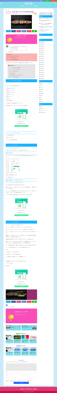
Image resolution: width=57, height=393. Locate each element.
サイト (7, 377)
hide (14, 65)
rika (34, 13)
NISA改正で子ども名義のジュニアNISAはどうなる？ (46, 31)
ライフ (42, 87)
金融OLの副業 (29, 3)
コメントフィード (43, 110)
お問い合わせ (54, 0)
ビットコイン (8, 306)
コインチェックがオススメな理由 (14, 69)
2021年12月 (42, 64)
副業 (41, 95)
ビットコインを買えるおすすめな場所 (14, 67)
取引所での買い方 (12, 73)
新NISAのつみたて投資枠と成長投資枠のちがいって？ (46, 27)
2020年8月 (42, 78)
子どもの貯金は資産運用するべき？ (46, 18)
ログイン (42, 106)
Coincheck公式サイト (21, 121)
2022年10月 (42, 62)
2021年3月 (42, 68)
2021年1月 (42, 70)
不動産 (42, 89)
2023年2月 (42, 56)
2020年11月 (42, 74)
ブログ (42, 85)
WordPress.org (43, 112)
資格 (41, 101)
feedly (21, 295)
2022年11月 (42, 60)
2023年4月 (42, 52)
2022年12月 (42, 58)
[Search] (51, 14)
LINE (47, 0)
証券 (41, 99)
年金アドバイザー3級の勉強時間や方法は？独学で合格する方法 (46, 24)
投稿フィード (43, 108)
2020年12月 (42, 72)
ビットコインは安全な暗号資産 (13, 76)
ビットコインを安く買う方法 (13, 71)
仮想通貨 (12, 306)
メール (7, 374)
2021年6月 (42, 66)
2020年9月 (42, 76)
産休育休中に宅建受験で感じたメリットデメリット (46, 21)
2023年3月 (42, 54)
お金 (6, 305)
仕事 (41, 91)
